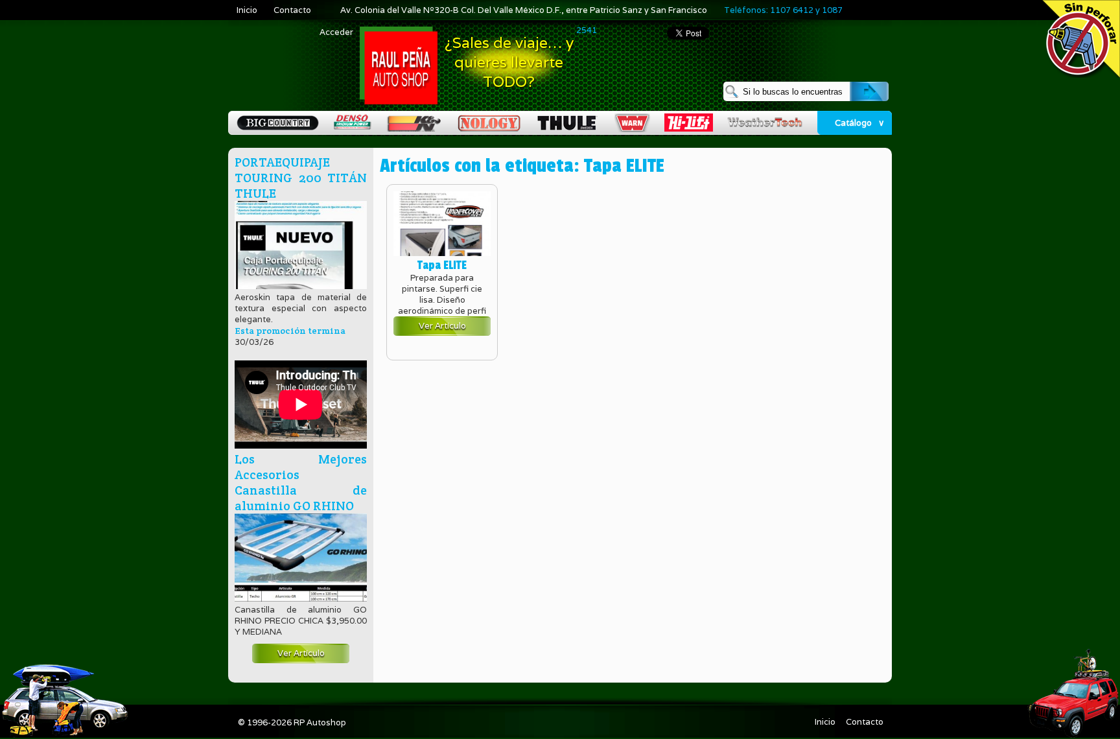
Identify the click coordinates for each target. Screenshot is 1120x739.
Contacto (292, 10)
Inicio (247, 10)
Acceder (336, 32)
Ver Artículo (301, 653)
